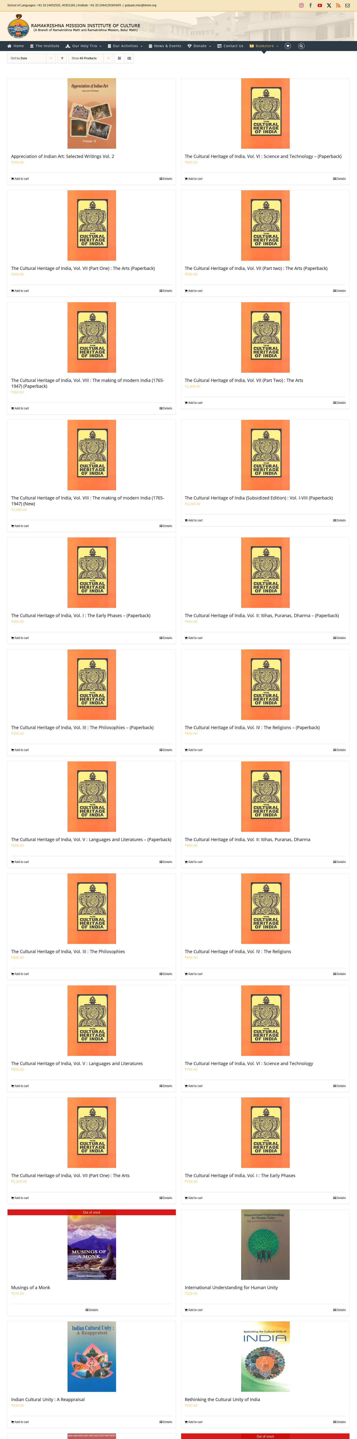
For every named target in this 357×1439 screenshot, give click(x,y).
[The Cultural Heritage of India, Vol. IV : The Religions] (265, 908)
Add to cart (22, 179)
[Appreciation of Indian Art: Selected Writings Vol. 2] (92, 113)
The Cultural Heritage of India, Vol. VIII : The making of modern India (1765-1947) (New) (87, 501)
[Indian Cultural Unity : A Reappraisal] (92, 1356)
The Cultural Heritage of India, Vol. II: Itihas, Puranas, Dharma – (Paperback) (262, 615)
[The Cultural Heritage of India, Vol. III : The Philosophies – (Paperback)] (92, 684)
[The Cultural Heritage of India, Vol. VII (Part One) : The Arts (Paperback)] (92, 225)
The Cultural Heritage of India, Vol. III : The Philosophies (68, 951)
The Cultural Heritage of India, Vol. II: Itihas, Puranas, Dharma (247, 839)
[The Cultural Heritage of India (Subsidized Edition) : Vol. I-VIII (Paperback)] (265, 455)
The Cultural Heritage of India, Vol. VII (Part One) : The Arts (70, 1175)
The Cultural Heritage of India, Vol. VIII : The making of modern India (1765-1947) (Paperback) (87, 383)
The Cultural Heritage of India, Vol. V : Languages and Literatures (77, 1063)
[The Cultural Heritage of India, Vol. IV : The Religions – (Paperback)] (265, 684)
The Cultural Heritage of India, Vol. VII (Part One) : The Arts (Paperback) (83, 268)
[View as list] (129, 58)
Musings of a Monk (30, 1287)
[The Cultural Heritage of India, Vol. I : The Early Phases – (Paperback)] (92, 572)
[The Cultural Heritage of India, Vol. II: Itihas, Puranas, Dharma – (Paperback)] (265, 572)
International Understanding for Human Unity (231, 1287)
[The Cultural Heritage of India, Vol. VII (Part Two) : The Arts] (265, 337)
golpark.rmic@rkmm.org (140, 5)
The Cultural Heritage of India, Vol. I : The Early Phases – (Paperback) (80, 615)
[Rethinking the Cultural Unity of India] (265, 1356)
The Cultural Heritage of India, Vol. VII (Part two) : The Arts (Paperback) (256, 268)
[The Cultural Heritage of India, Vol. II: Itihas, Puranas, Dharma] (265, 796)
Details (167, 179)
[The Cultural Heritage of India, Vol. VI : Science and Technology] (265, 1020)
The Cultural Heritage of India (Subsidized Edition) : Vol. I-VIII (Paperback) (259, 498)
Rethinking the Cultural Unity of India (222, 1399)
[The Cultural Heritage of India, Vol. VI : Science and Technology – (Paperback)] (265, 113)
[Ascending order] (62, 58)
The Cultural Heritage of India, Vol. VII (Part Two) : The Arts (244, 380)
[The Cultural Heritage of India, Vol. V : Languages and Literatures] (92, 1020)
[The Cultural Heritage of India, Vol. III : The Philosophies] (92, 908)
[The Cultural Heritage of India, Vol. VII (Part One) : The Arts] (92, 1132)
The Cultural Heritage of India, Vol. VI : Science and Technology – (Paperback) (263, 156)
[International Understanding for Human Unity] (265, 1244)
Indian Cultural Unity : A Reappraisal (48, 1399)
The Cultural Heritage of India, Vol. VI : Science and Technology (249, 1063)
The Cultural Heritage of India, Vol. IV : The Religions (238, 951)
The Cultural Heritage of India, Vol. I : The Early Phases (240, 1175)
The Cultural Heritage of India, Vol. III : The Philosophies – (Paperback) (82, 727)
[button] (301, 46)
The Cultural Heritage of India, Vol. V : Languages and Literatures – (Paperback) (91, 839)
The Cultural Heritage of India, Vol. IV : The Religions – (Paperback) (252, 727)
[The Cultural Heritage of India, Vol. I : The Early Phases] (265, 1132)
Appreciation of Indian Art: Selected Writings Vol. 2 (62, 156)
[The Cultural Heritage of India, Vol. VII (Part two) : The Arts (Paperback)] (265, 225)
